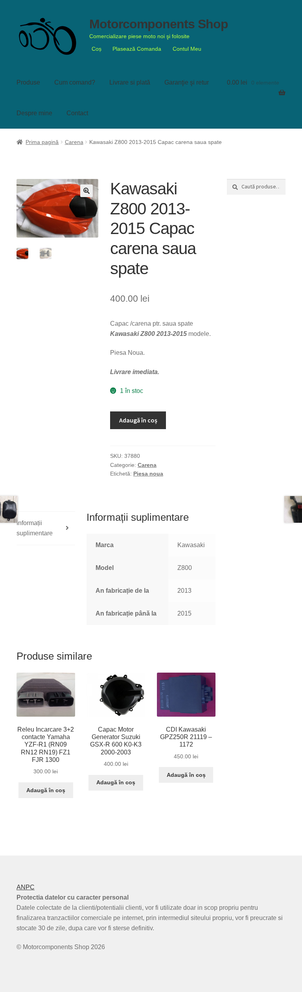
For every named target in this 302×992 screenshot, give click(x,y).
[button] (86, 190)
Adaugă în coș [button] (45, 790)
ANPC (26, 887)
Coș (96, 49)
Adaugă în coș (138, 420)
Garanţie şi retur (186, 82)
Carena (74, 142)
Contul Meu (187, 49)
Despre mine (34, 113)
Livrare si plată (129, 82)
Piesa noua (148, 473)
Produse (28, 82)
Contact (77, 113)
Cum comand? (74, 82)
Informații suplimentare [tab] (35, 528)
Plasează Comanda (136, 49)
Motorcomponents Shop (158, 24)
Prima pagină (42, 142)
